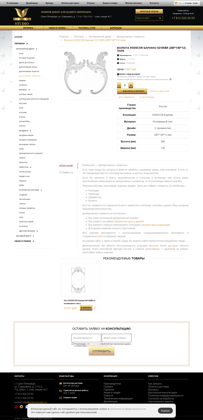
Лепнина (20, 43)
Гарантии (109, 389)
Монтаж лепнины (133, 3)
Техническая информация (118, 398)
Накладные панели (27, 144)
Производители (112, 383)
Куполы (22, 126)
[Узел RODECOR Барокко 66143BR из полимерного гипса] (81, 280)
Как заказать (155, 383)
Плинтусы (23, 167)
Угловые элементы (27, 208)
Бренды (49, 3)
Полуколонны (25, 172)
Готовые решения (26, 58)
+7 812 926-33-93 (183, 18)
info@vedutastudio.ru (35, 402)
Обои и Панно (23, 241)
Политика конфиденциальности (165, 395)
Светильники (24, 199)
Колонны (23, 112)
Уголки (22, 213)
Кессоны (23, 103)
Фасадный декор (23, 236)
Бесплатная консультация (162, 392)
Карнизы (23, 90)
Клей (21, 108)
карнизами (164, 224)
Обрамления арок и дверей (30, 153)
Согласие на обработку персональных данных (161, 400)
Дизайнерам (32, 3)
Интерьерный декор (25, 49)
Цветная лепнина (27, 231)
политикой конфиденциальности (100, 346)
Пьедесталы (24, 176)
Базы (21, 53)
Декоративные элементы (29, 76)
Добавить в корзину (133, 91)
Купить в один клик (159, 91)
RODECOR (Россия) (140, 55)
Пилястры (23, 162)
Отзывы (91, 3)
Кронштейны (24, 121)
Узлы (21, 217)
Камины (22, 80)
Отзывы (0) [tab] (66, 172)
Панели (22, 158)
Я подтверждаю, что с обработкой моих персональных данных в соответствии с (102, 345)
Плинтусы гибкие (26, 222)
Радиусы (22, 181)
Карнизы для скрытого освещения (34, 99)
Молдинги (23, 131)
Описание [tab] (66, 165)
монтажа (153, 245)
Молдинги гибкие (26, 135)
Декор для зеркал (26, 63)
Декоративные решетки (29, 71)
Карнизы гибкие (26, 94)
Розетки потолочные (29, 190)
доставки (173, 245)
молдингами (149, 224)
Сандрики (23, 195)
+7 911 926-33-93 (24, 398)
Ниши (21, 149)
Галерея (108, 386)
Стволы (22, 204)
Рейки (21, 185)
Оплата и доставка (70, 3)
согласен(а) (94, 344)
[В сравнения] (95, 307)
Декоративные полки (28, 67)
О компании (12, 3)
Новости (108, 395)
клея (100, 236)
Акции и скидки (110, 3)
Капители (23, 85)
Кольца (22, 117)
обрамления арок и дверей (129, 221)
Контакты (154, 3)
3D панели (23, 226)
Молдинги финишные (28, 140)
